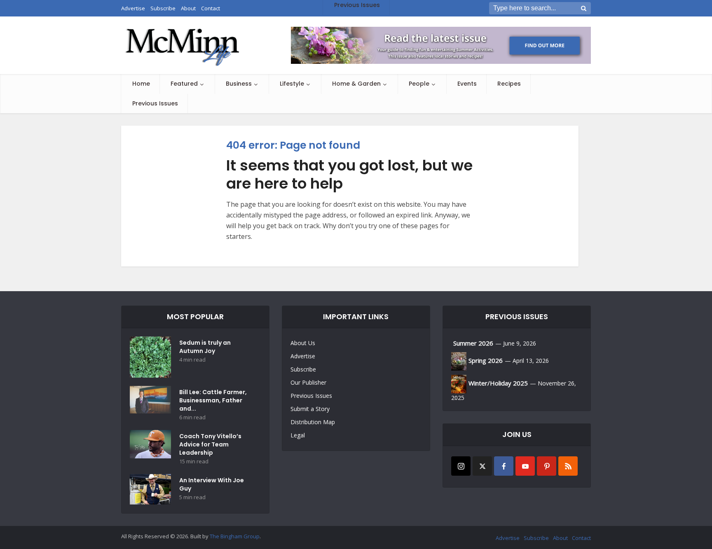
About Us (302, 343)
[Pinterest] (546, 466)
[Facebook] (503, 466)
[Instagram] (461, 466)
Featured (184, 83)
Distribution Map (312, 422)
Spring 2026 (485, 360)
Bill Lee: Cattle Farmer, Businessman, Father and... (213, 400)
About (560, 538)
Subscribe (303, 369)
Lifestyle (292, 83)
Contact (581, 538)
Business (239, 83)
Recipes (509, 83)
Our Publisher (308, 382)
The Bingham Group (235, 536)
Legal (297, 435)
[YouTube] (525, 466)
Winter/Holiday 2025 (498, 383)
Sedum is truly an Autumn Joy (205, 347)
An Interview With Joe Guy (211, 484)
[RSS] (568, 466)
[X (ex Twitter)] (482, 466)
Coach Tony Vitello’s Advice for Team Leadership (210, 444)
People (419, 83)
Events (467, 83)
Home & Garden (356, 83)
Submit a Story (310, 409)
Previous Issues (155, 103)
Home (141, 83)
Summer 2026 (473, 343)
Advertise (302, 356)
